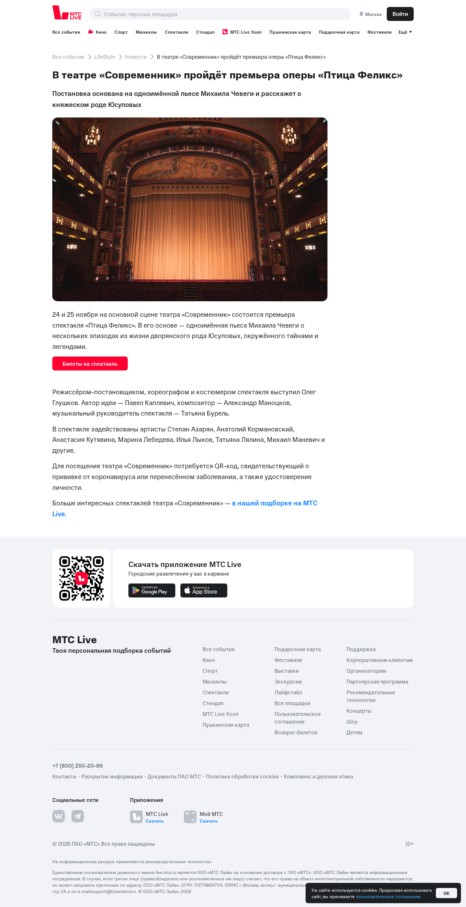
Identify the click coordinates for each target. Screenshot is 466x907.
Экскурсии (288, 681)
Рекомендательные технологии (370, 696)
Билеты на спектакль (90, 363)
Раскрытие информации (112, 776)
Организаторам (366, 670)
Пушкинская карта (290, 32)
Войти (400, 13)
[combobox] (227, 14)
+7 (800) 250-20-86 (77, 765)
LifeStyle (104, 56)
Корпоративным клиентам (379, 660)
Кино (101, 32)
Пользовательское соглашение (298, 717)
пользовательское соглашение (388, 896)
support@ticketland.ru (113, 891)
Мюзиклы (146, 32)
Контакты (64, 776)
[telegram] (77, 816)
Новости (136, 56)
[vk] (58, 816)
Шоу (352, 721)
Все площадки (292, 703)
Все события (66, 32)
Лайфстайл (288, 692)
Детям (354, 732)
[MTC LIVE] (67, 12)
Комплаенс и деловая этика (318, 776)
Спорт (121, 32)
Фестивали (379, 32)
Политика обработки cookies (242, 776)
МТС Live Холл (246, 32)
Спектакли (176, 32)
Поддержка (361, 649)
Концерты (359, 710)
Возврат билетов (296, 732)
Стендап (205, 32)
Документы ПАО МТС (174, 776)
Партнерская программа (377, 681)
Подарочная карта (339, 32)
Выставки (287, 670)
